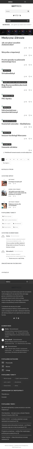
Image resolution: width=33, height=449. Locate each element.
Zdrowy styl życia (10, 121)
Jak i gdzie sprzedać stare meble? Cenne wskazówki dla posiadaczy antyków (17, 193)
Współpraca (5, 394)
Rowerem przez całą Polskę (16, 258)
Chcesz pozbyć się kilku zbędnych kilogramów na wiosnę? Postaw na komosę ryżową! (15, 245)
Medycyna (7, 70)
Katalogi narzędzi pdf (15, 181)
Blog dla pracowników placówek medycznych (14, 86)
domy (16, 227)
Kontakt (4, 397)
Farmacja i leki (8, 95)
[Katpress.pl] (16, 7)
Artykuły (11, 179)
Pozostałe (9, 363)
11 (28, 159)
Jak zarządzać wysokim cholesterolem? (11, 44)
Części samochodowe (10, 220)
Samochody (7, 227)
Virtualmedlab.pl (8, 73)
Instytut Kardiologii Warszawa (14, 135)
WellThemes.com (16, 447)
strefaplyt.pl (5, 272)
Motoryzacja (7, 216)
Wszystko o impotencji (11, 52)
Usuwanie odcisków (9, 147)
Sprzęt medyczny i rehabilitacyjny (15, 82)
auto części (7, 223)
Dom (14, 189)
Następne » (6, 163)
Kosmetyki (7, 144)
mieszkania (18, 223)
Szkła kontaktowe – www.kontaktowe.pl (10, 111)
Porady (18, 189)
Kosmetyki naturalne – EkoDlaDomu (16, 124)
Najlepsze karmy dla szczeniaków (15, 204)
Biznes (10, 189)
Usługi (8, 370)
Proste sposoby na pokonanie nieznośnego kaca (13, 61)
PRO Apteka (7, 98)
